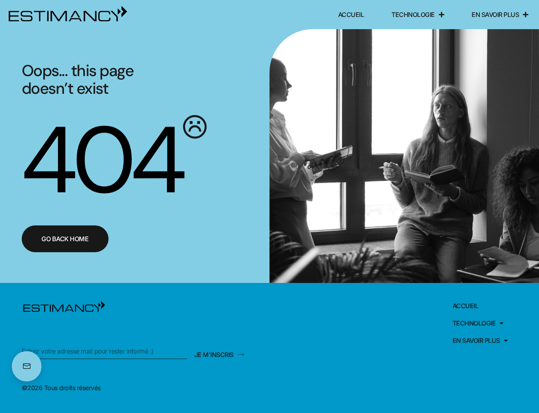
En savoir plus (495, 15)
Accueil (351, 15)
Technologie (413, 15)
